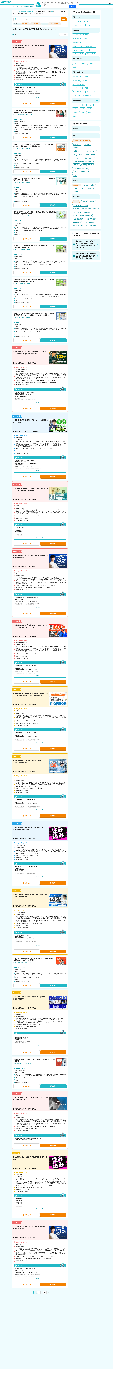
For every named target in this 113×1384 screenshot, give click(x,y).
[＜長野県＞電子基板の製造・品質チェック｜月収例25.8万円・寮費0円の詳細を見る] (40, 446)
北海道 (82, 112)
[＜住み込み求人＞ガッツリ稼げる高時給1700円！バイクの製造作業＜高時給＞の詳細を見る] (40, 921)
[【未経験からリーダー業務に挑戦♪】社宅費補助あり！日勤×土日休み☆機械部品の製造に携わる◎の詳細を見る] (40, 293)
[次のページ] (48, 1292)
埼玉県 (89, 109)
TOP (13, 6)
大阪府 (82, 109)
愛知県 (83, 105)
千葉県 (90, 105)
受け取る (73, 6)
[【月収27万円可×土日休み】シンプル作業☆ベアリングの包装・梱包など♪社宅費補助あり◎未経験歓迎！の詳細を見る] (40, 158)
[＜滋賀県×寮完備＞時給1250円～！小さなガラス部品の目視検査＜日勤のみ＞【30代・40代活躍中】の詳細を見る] (40, 972)
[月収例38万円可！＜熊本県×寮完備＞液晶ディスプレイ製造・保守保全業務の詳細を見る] (40, 786)
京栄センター (77, 21)
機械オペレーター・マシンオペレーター (84, 46)
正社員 (75, 67)
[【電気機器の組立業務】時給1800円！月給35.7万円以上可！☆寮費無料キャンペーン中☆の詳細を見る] (40, 651)
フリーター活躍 (91, 92)
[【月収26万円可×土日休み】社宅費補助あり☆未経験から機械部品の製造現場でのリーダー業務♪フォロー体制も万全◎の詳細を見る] (40, 327)
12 (45, 1292)
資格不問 (85, 80)
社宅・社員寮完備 (78, 92)
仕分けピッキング (78, 54)
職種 (24, 23)
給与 (44, 23)
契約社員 (92, 63)
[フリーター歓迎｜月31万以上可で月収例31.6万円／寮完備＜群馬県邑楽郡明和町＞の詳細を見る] (40, 853)
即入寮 (86, 21)
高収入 (88, 25)
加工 (81, 50)
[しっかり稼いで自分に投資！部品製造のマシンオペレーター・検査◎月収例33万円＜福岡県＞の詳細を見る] (40, 378)
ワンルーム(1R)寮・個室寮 (80, 88)
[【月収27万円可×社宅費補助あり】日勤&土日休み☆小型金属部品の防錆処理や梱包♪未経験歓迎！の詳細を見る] (40, 226)
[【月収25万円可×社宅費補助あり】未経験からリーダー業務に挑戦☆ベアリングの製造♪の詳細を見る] (40, 192)
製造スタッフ (77, 38)
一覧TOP (18, 6)
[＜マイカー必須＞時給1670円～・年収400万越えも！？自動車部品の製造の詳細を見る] (40, 73)
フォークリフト (91, 54)
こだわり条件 (53, 23)
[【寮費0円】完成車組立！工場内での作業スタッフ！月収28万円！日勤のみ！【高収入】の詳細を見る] (40, 514)
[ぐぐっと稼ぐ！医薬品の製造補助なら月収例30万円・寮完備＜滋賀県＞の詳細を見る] (40, 1023)
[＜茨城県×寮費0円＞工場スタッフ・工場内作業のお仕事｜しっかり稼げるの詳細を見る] (40, 1073)
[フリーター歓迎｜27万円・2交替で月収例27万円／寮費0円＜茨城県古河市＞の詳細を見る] (40, 1120)
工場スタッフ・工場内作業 (29, 6)
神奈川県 (75, 105)
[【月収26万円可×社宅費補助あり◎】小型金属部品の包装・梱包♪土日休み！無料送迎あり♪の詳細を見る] (40, 259)
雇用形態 (34, 23)
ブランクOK (76, 95)
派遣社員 (75, 63)
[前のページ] (31, 1292)
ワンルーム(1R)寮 (78, 25)
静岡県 (75, 116)
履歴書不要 (76, 80)
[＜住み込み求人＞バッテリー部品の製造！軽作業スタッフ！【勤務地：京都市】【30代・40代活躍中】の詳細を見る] (40, 719)
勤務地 (16, 23)
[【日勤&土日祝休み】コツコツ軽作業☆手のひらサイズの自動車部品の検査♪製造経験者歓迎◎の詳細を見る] (40, 124)
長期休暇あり (77, 76)
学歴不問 (86, 76)
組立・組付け (77, 42)
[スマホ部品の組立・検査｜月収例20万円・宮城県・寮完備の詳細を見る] (40, 1184)
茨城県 (89, 112)
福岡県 (75, 112)
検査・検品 (87, 38)
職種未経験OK (87, 95)
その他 (88, 50)
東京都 (75, 109)
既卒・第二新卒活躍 (78, 84)
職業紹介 (84, 63)
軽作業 (75, 50)
